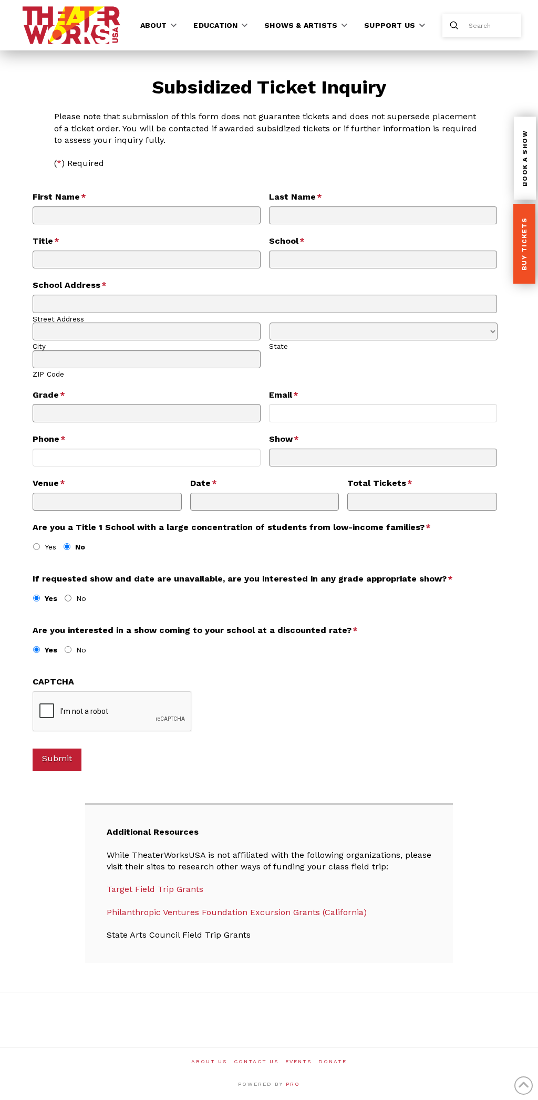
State (278, 346)
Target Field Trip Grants (155, 889)
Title (46, 241)
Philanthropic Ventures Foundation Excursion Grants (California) (237, 912)
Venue (49, 483)
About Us (209, 1061)
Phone (49, 439)
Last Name (295, 197)
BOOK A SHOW (525, 158)
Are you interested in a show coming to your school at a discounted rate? (195, 630)
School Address (70, 285)
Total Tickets (379, 483)
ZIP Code (48, 374)
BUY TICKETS (524, 244)
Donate (332, 1061)
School (287, 241)
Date (203, 483)
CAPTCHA (53, 682)
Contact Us (256, 1061)
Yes (50, 547)
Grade (49, 395)
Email (283, 395)
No (80, 547)
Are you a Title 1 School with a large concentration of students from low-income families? (232, 527)
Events (298, 1061)
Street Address (58, 319)
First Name (59, 197)
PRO (293, 1084)
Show (284, 439)
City (39, 346)
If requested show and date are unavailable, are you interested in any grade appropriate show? (243, 579)
